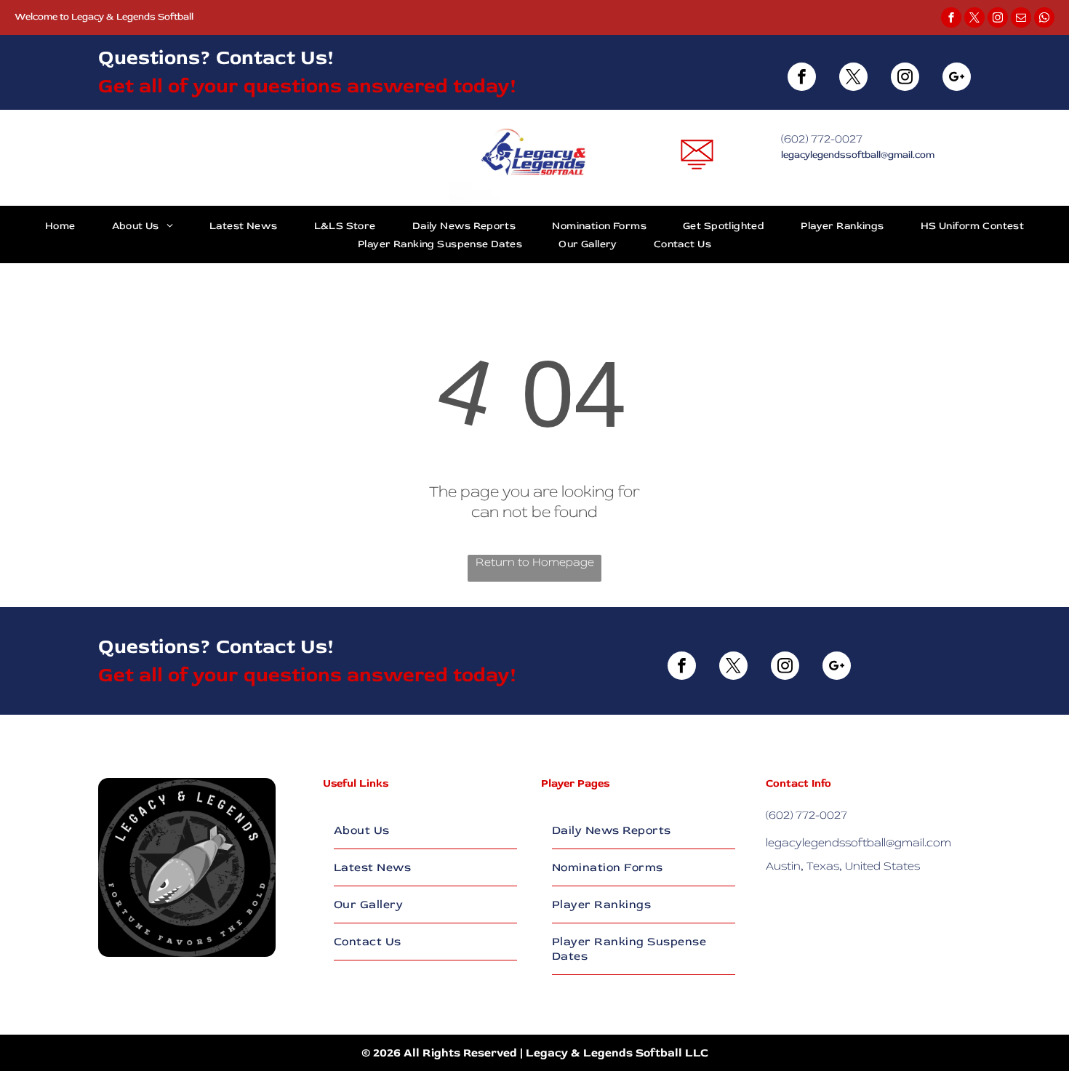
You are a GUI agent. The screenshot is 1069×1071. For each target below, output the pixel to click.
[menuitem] (60, 225)
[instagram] (998, 19)
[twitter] (974, 19)
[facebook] (951, 19)
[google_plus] (956, 79)
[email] (1021, 19)
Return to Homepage (535, 562)
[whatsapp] (1044, 19)
